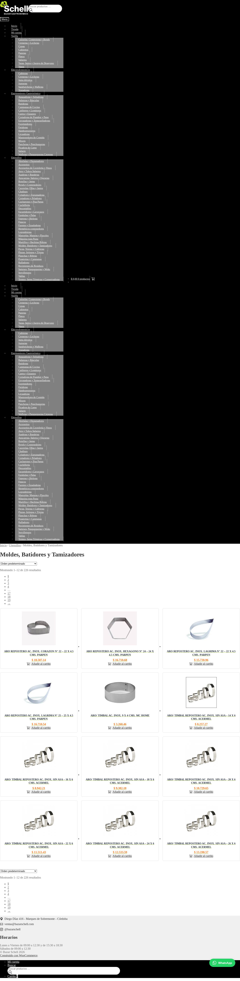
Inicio (14, 26)
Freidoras (23, 127)
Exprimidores (25, 124)
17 (9, 593)
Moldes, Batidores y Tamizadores (35, 245)
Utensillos (16, 157)
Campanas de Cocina (29, 107)
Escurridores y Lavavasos (31, 211)
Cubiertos (23, 49)
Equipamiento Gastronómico (25, 93)
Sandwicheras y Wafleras (30, 86)
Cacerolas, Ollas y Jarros (30, 188)
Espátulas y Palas (27, 215)
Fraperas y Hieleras (28, 218)
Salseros (22, 59)
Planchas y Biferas (27, 255)
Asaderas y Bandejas (28, 174)
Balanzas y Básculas (28, 100)
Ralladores (23, 262)
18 (9, 596)
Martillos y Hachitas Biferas (32, 242)
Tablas (21, 276)
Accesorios (23, 164)
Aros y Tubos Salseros (29, 171)
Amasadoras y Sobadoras (31, 97)
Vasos (21, 66)
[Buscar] (31, 10)
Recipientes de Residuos (30, 265)
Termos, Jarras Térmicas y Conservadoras (39, 279)
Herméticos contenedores (31, 228)
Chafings (23, 191)
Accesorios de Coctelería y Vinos (35, 167)
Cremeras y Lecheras (28, 42)
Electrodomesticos (20, 70)
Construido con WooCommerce (19, 955)
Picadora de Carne (27, 147)
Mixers (22, 140)
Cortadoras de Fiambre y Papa (33, 117)
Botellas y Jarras (26, 181)
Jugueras (22, 83)
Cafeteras (23, 73)
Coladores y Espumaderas (31, 194)
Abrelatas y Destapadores (31, 161)
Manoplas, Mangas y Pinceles (33, 235)
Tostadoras (23, 90)
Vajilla (14, 36)
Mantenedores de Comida (31, 137)
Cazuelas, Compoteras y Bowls (34, 39)
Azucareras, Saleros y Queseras (33, 178)
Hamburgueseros (26, 130)
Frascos (22, 222)
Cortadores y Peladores (30, 198)
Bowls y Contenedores (29, 184)
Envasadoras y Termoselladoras (34, 120)
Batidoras (23, 103)
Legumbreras (25, 232)
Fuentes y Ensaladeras (29, 225)
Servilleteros (24, 272)
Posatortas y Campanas (30, 259)
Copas (21, 46)
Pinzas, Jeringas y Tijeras (31, 252)
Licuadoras (24, 134)
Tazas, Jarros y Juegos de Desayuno (36, 63)
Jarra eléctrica (25, 80)
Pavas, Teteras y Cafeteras (31, 249)
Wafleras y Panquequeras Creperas (35, 154)
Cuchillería (24, 205)
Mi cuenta (16, 32)
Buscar (12, 965)
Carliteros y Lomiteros (29, 110)
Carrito (13, 976)
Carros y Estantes (27, 113)
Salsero (22, 151)
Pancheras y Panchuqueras (31, 144)
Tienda (14, 29)
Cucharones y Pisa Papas (30, 201)
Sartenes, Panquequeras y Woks (34, 269)
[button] (39, 664)
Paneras (22, 53)
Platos (21, 56)
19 (9, 600)
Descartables (24, 208)
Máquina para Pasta (28, 238)
